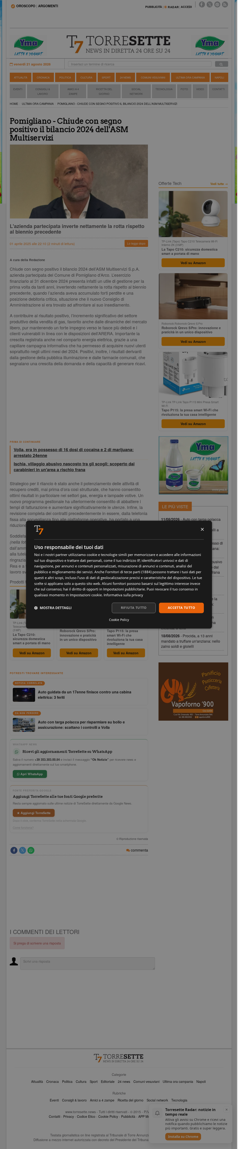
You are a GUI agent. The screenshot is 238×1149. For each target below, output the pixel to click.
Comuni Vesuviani (153, 77)
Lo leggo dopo (136, 243)
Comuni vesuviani (146, 1081)
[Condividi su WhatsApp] (30, 850)
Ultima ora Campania (190, 77)
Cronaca (43, 77)
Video (200, 89)
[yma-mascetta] (28, 45)
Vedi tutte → (219, 184)
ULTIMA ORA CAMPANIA (38, 104)
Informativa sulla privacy (123, 595)
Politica (65, 77)
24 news (124, 1081)
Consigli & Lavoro (42, 91)
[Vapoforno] (193, 691)
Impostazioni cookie (86, 595)
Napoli (219, 77)
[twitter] (210, 4)
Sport (106, 77)
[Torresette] (119, 44)
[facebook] (202, 4)
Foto (184, 89)
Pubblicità (128, 1116)
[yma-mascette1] (209, 45)
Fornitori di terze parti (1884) (128, 572)
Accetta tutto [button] (181, 607)
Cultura (86, 77)
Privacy (68, 1116)
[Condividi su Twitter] (22, 850)
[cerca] (221, 64)
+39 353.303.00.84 (47, 759)
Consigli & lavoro (74, 1100)
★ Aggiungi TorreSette (33, 813)
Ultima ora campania (178, 1081)
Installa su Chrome (183, 1136)
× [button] (202, 529)
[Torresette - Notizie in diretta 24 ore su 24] (119, 1058)
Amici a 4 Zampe (73, 91)
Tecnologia (163, 89)
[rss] (225, 4)
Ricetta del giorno (104, 91)
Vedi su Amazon (32, 653)
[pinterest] (217, 4)
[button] (53, 607)
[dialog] (119, 574)
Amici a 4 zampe (102, 1100)
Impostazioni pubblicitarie (124, 589)
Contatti (218, 89)
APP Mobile (146, 1116)
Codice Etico (86, 1116)
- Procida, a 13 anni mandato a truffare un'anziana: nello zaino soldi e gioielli (190, 641)
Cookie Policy (108, 1116)
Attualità (20, 77)
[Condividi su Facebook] (13, 850)
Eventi (17, 89)
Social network (157, 1100)
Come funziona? (23, 827)
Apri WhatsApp (31, 774)
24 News (125, 77)
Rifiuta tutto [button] (134, 607)
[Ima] (193, 465)
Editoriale (108, 1081)
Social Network (136, 91)
